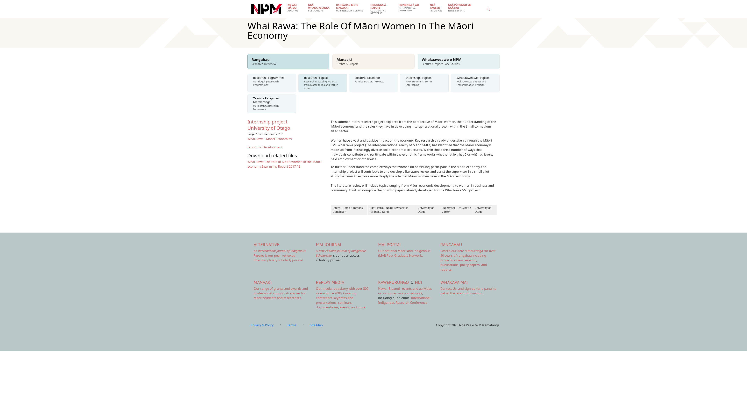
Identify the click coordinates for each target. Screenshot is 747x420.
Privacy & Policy (262, 325)
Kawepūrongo (393, 282)
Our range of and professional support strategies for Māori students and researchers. (281, 293)
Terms (291, 325)
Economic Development (264, 147)
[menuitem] (295, 8)
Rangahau (451, 244)
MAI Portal (390, 244)
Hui (418, 282)
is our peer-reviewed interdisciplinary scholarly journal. (280, 255)
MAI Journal (329, 244)
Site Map (316, 325)
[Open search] (488, 9)
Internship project (267, 121)
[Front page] (266, 9)
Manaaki (263, 282)
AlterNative (266, 244)
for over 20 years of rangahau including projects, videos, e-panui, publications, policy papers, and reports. (468, 260)
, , (389, 288)
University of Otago (268, 128)
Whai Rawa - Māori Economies (269, 139)
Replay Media (330, 282)
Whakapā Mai (454, 282)
